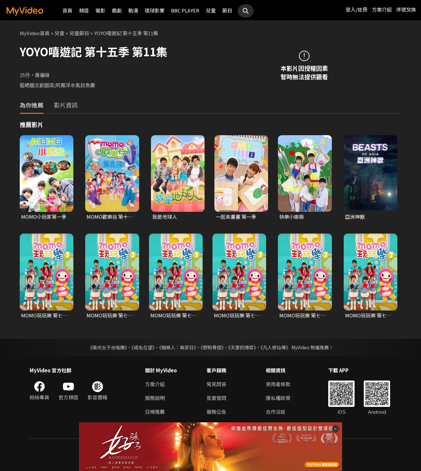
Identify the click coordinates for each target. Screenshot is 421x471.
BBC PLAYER (185, 10)
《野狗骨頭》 (212, 347)
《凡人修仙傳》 (275, 347)
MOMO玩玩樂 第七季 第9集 (302, 315)
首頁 (67, 10)
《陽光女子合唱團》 (107, 347)
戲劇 (117, 10)
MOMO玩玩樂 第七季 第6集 (173, 315)
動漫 (133, 10)
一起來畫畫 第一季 (236, 216)
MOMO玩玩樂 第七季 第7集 (237, 315)
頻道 (84, 10)
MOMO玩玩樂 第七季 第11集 (44, 315)
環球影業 (154, 10)
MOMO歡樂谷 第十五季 (110, 216)
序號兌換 (406, 9)
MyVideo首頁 (35, 33)
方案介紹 (382, 9)
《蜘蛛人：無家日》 (177, 347)
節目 (227, 10)
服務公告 (216, 411)
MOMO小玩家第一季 (43, 216)
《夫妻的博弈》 (242, 347)
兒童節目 (79, 33)
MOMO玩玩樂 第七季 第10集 (368, 315)
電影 (100, 10)
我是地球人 (164, 216)
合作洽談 (275, 411)
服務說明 (155, 397)
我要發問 (216, 397)
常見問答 (216, 384)
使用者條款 (278, 384)
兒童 (211, 10)
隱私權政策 (278, 397)
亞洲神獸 (355, 216)
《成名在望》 (143, 347)
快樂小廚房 (291, 216)
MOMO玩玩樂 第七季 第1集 (110, 315)
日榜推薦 (155, 411)
